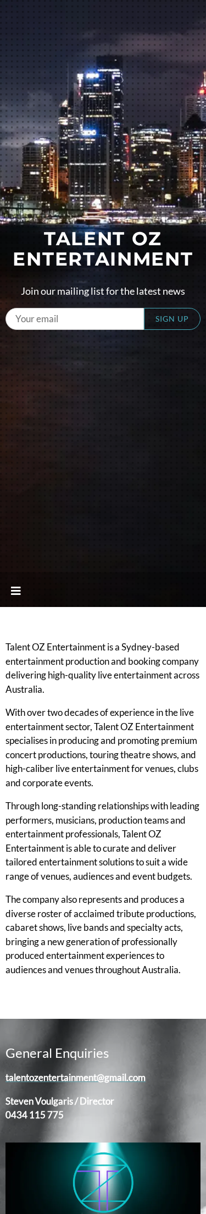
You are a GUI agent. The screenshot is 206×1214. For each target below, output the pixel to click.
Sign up (172, 318)
